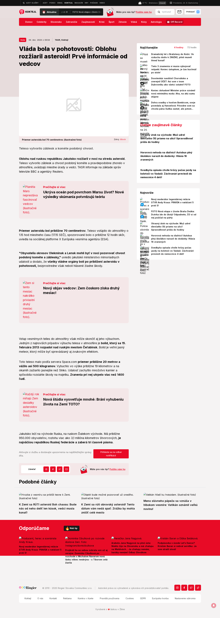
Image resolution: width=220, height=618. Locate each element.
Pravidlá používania (109, 598)
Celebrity (41, 22)
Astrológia (156, 22)
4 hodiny (178, 47)
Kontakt (53, 598)
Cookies (130, 598)
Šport (111, 22)
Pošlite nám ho (144, 12)
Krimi (101, 22)
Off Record (176, 22)
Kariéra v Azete (85, 598)
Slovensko (56, 22)
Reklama (67, 598)
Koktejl (28, 598)
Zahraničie (71, 22)
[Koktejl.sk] (27, 12)
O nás (40, 598)
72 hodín (192, 47)
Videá (134, 22)
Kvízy (144, 22)
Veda (22, 40)
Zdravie (123, 22)
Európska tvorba (160, 598)
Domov (28, 22)
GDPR (143, 598)
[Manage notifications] (213, 605)
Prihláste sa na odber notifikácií (111, 454)
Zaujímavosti (88, 22)
